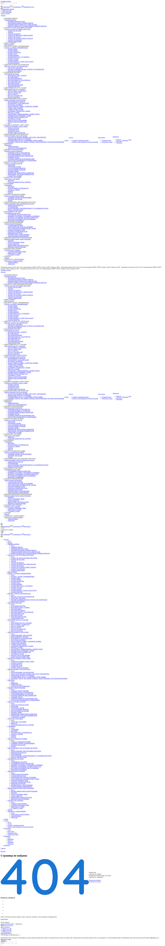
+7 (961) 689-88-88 (6, 12)
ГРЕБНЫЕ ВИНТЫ (17, 547)
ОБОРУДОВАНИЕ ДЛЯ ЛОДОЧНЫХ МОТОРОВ (26, 751)
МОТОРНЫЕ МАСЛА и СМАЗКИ (21, 623)
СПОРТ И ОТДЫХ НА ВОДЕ (20, 705)
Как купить (11, 831)
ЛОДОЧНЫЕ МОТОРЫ (18, 606)
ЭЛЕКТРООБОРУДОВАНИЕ (19, 774)
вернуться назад (96, 881)
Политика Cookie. (6, 939)
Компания (10, 839)
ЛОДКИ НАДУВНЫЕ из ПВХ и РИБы (22, 661)
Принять (3, 941)
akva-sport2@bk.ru (6, 933)
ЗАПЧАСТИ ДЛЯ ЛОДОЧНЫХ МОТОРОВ (24, 558)
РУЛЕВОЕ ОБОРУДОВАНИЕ (20, 691)
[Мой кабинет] (1, 524)
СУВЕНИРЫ (15, 729)
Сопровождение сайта (7, 924)
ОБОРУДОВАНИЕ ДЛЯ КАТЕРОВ (21, 635)
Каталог (10, 542)
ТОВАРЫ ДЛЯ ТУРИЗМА (19, 803)
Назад (9, 541)
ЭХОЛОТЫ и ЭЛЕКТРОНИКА (20, 814)
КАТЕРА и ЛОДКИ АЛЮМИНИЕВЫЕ (22, 576)
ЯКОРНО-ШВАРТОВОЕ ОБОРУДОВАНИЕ (24, 791)
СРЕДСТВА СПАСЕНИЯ (18, 722)
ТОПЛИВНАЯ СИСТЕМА (19, 762)
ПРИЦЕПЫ (14, 683)
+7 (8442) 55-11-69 (6, 10)
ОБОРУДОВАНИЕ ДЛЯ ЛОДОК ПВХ (22, 672)
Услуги (10, 823)
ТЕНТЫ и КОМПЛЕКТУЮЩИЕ (21, 742)
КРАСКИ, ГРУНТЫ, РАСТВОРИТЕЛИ (22, 596)
